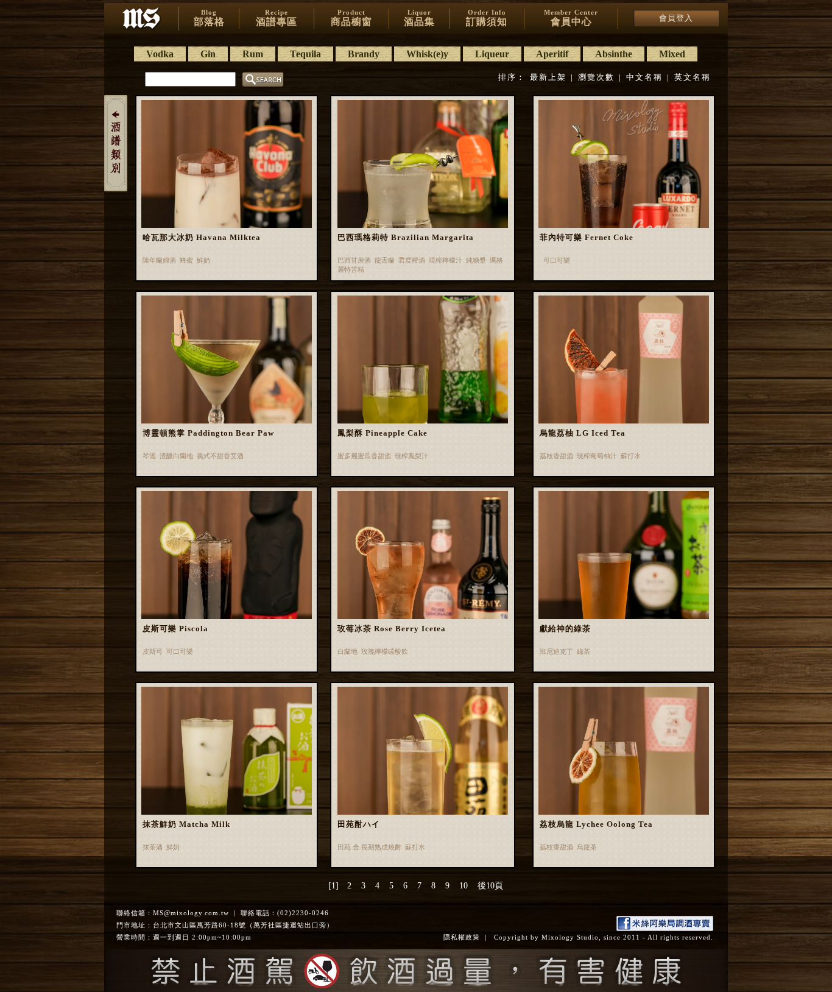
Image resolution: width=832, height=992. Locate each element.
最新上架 (548, 77)
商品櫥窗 (351, 18)
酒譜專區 (276, 18)
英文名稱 (692, 77)
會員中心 (571, 18)
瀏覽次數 (596, 77)
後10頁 (490, 885)
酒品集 (419, 18)
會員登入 (676, 18)
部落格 (209, 18)
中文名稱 (644, 77)
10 (463, 885)
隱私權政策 (461, 937)
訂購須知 (486, 18)
